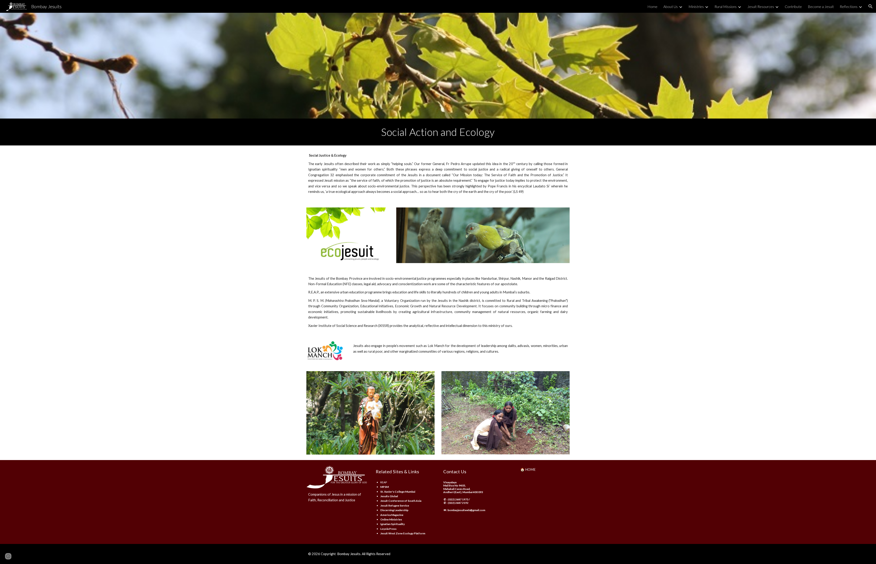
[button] (870, 6)
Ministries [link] (696, 6)
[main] (438, 132)
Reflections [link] (849, 6)
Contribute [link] (793, 6)
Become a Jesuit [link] (821, 6)
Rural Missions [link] (725, 6)
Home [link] (652, 6)
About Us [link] (670, 6)
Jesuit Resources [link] (760, 6)
